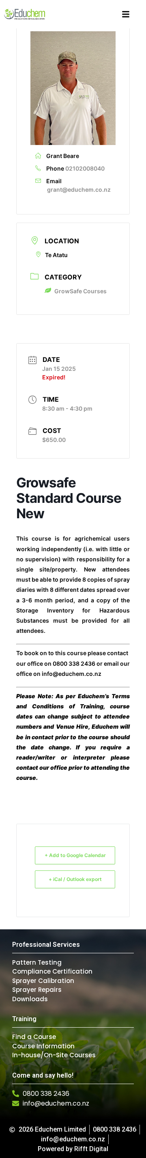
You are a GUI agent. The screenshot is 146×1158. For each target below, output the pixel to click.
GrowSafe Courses (80, 291)
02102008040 (85, 168)
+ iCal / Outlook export (75, 879)
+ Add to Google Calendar (75, 855)
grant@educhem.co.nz (79, 189)
